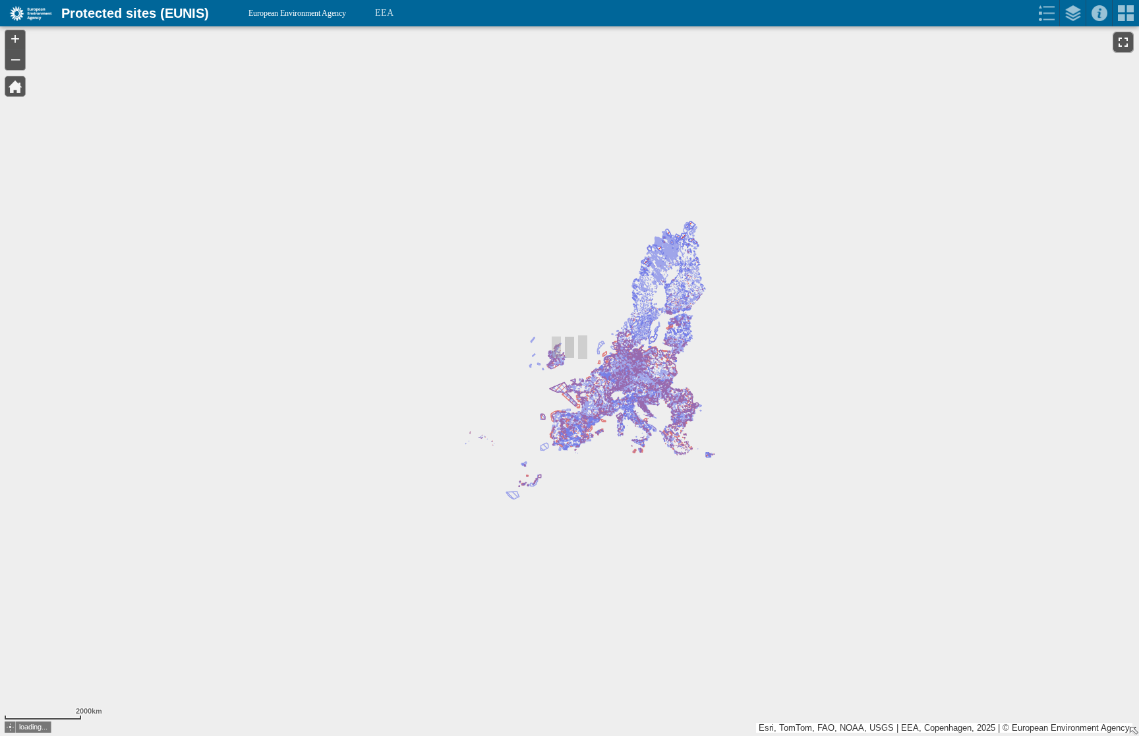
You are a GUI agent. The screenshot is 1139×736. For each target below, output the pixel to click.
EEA (384, 13)
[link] (26, 13)
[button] (15, 86)
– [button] (15, 58)
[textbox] (126, 41)
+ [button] (15, 38)
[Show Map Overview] (1133, 730)
